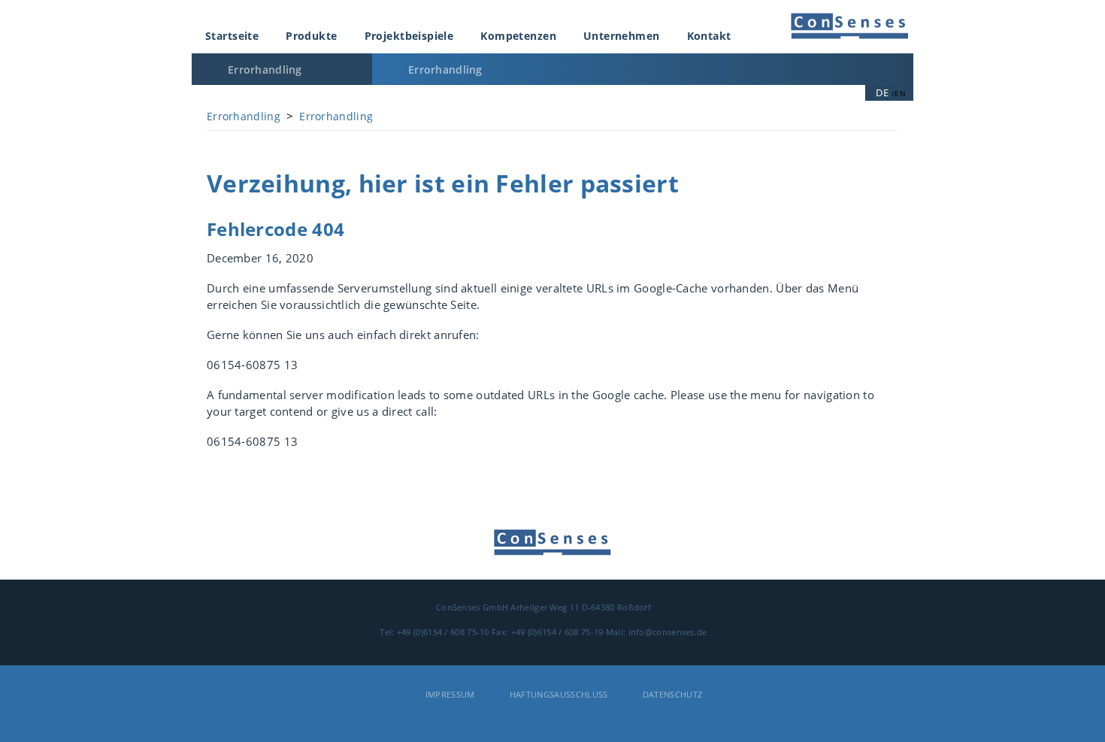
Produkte (311, 36)
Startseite (232, 36)
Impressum (450, 694)
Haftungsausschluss (559, 694)
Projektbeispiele (409, 36)
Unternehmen (621, 36)
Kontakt (709, 36)
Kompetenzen (518, 36)
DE (882, 92)
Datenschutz (673, 694)
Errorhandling (265, 69)
